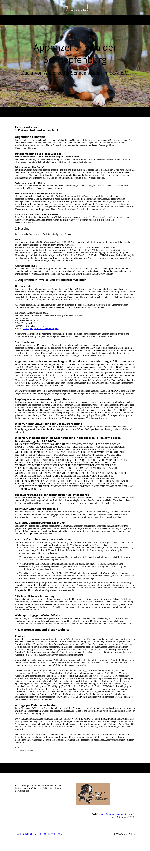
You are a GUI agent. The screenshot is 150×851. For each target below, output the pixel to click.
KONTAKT (27, 834)
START (18, 834)
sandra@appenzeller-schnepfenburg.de (40, 328)
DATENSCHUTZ (55, 834)
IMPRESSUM (40, 834)
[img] (75, 8)
